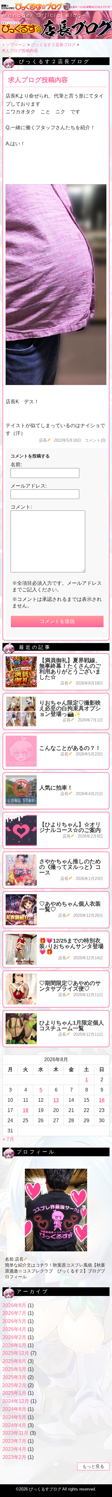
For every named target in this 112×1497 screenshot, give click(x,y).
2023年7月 (14, 1441)
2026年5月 (14, 1321)
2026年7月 (14, 1313)
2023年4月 (14, 1449)
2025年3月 (14, 1377)
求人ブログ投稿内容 (20, 50)
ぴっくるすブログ (45, 1489)
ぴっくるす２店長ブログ (53, 44)
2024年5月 (14, 1417)
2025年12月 (15, 1353)
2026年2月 (14, 1337)
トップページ (14, 44)
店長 (43, 440)
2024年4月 (14, 1425)
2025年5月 (14, 1369)
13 (56, 1100)
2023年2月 (14, 1457)
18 (25, 1110)
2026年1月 (14, 1345)
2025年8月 (14, 1361)
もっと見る (93, 1466)
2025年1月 (14, 1393)
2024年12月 (15, 1401)
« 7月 (8, 1139)
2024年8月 (14, 1409)
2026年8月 (14, 1305)
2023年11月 (15, 1433)
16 (102, 1100)
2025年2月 (14, 1385)
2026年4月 (14, 1329)
